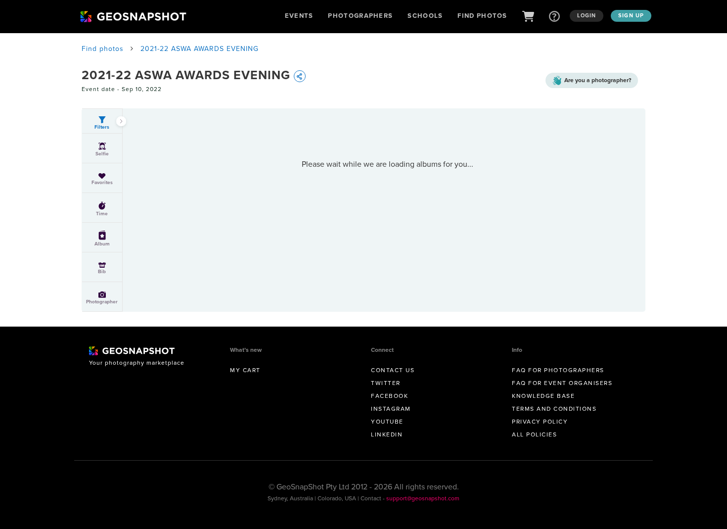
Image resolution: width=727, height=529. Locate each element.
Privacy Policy (540, 421)
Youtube (387, 421)
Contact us (392, 370)
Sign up (631, 15)
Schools (425, 15)
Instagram (391, 408)
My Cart (245, 370)
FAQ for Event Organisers (562, 383)
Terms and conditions (554, 408)
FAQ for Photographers (558, 370)
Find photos (103, 48)
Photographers (360, 15)
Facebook (389, 395)
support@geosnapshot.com (422, 498)
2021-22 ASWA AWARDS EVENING (199, 48)
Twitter (386, 383)
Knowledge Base (543, 395)
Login (586, 15)
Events (299, 15)
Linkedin (387, 434)
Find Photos (482, 15)
